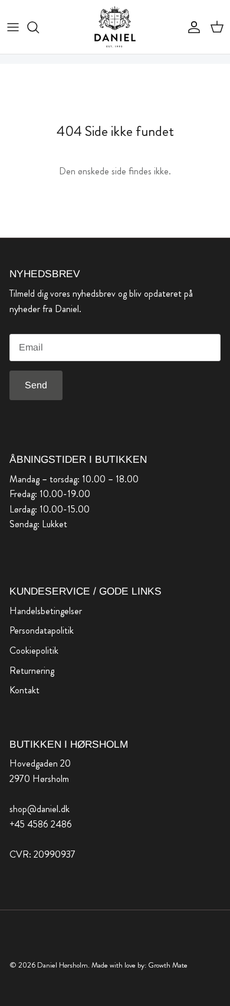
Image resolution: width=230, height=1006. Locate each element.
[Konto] (191, 27)
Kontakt (24, 690)
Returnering (31, 670)
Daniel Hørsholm (62, 965)
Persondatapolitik (41, 630)
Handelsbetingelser (45, 611)
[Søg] (39, 27)
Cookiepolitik (33, 650)
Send (36, 385)
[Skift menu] (13, 27)
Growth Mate (168, 965)
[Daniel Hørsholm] (115, 27)
